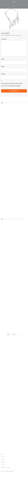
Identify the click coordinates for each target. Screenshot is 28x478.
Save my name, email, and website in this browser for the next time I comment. (12, 85)
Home (2, 454)
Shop (2, 459)
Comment (4, 39)
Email (3, 66)
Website (3, 74)
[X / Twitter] (6, 474)
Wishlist (3, 462)
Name (3, 59)
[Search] (24, 4)
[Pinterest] (8, 474)
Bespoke (3, 457)
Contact (3, 465)
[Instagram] (4, 474)
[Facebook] (1, 474)
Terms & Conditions (6, 467)
